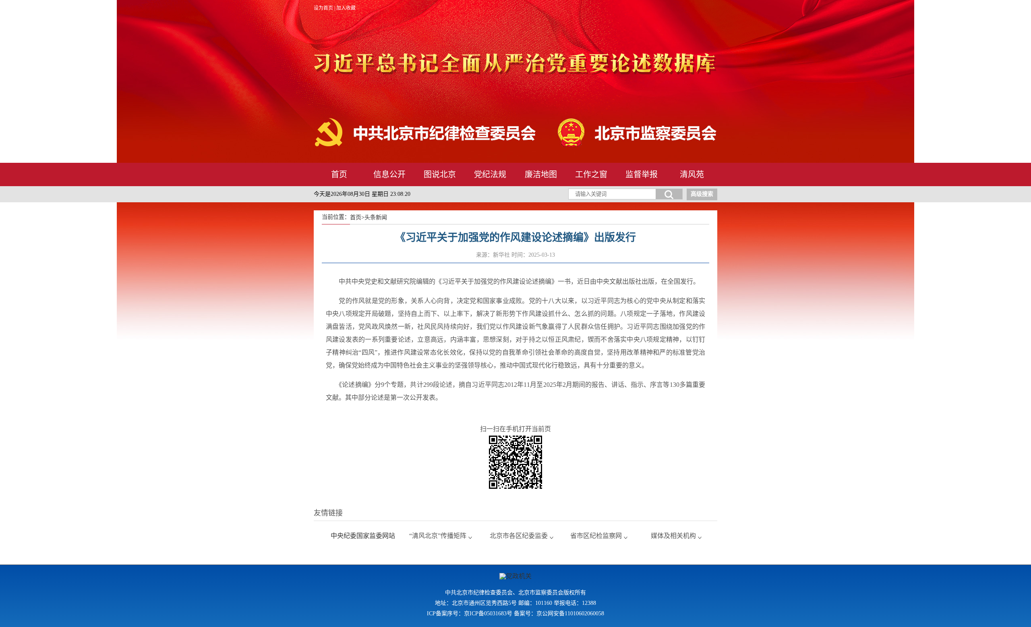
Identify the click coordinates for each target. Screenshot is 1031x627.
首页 (339, 174)
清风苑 (692, 174)
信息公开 (389, 174)
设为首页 (323, 8)
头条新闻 (375, 217)
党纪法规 (490, 174)
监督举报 (641, 174)
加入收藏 (346, 8)
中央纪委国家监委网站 (363, 535)
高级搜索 (702, 194)
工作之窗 (591, 174)
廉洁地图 (541, 174)
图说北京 (440, 174)
